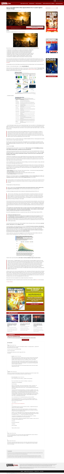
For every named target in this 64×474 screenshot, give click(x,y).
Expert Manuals (39, 3)
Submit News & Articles (28, 471)
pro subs (37, 279)
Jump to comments (10, 281)
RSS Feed (41, 471)
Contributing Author (9, 10)
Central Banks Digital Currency (49, 3)
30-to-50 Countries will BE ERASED (25, 324)
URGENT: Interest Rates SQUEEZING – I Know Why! (12, 324)
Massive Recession (59, 3)
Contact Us (36, 471)
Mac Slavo (9, 327)
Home (22, 471)
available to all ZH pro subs (32, 69)
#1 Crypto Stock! (24, 3)
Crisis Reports (31, 3)
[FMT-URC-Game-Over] (52, 52)
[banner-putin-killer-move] (52, 31)
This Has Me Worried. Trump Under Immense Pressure (37, 324)
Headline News (16, 10)
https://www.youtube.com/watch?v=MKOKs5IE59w (18, 403)
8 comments (19, 10)
